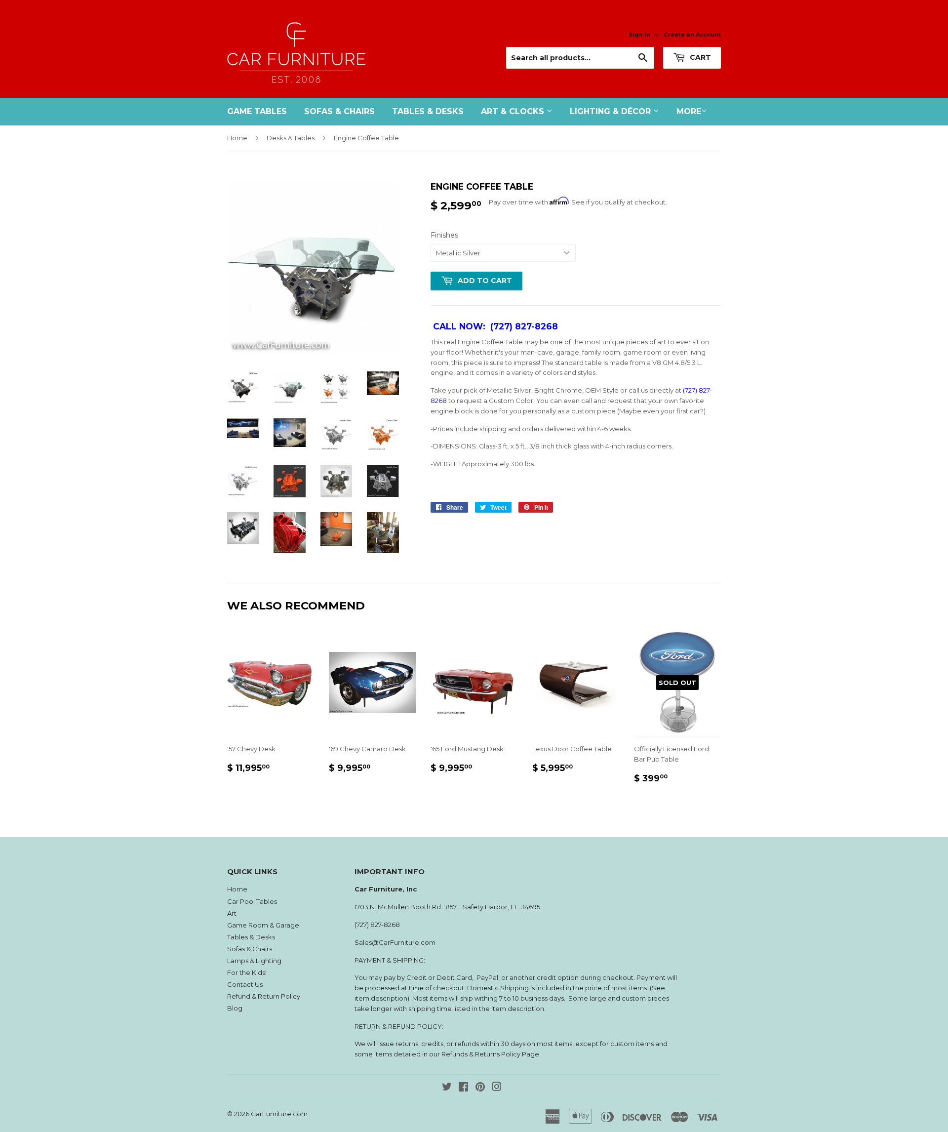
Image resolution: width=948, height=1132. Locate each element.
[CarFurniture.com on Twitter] (447, 1088)
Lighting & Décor (611, 111)
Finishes (444, 235)
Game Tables (257, 111)
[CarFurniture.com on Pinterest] (480, 1088)
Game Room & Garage (263, 925)
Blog (234, 1008)
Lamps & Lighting (254, 961)
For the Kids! (247, 972)
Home (237, 138)
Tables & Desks (428, 111)
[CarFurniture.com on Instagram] (497, 1088)
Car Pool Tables (252, 901)
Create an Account (692, 34)
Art (232, 913)
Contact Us (245, 984)
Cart (699, 57)
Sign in (639, 34)
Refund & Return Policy (263, 996)
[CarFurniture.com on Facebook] (463, 1088)
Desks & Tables (291, 138)
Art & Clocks (514, 111)
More (688, 111)
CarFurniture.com (279, 1114)
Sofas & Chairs (339, 111)
